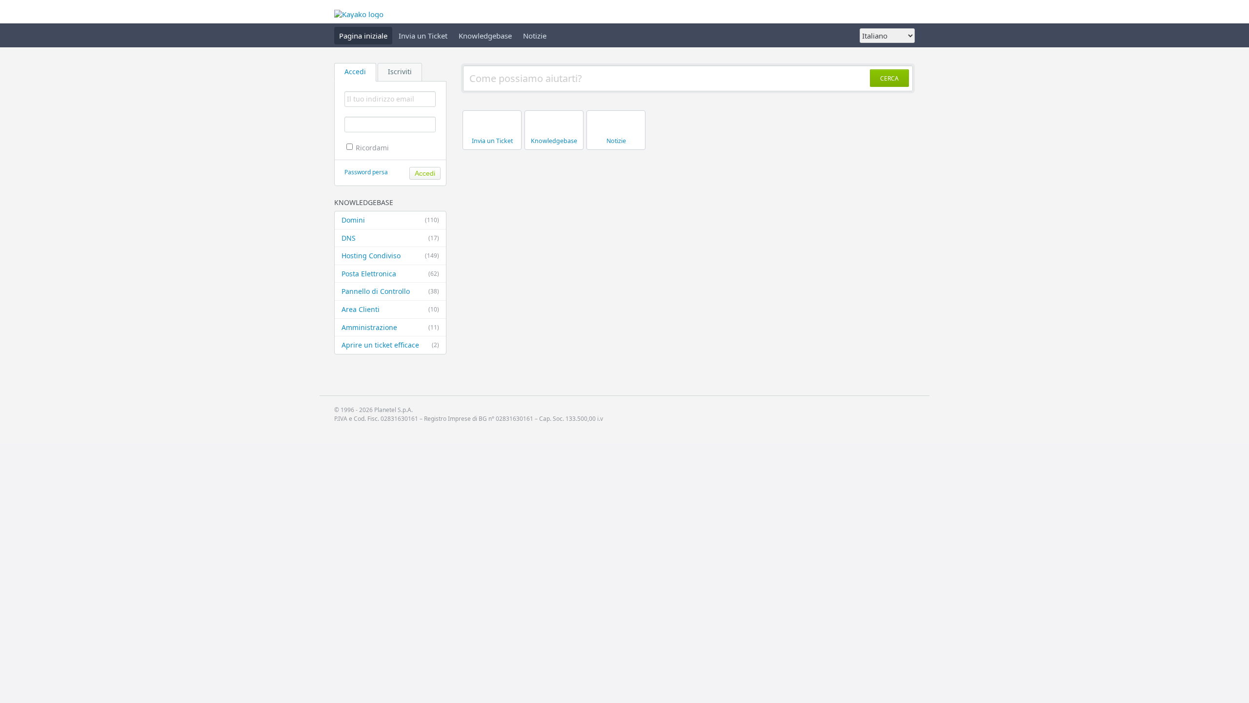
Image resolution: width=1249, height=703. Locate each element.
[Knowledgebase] (555, 150)
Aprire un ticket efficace (390, 345)
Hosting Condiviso (390, 255)
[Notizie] (617, 150)
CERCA (889, 78)
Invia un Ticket (423, 36)
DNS (390, 238)
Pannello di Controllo (390, 291)
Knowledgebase (485, 36)
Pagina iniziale (363, 36)
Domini (390, 220)
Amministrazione (390, 327)
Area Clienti (390, 309)
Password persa (366, 172)
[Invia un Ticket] (493, 150)
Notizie (534, 36)
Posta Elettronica (390, 273)
